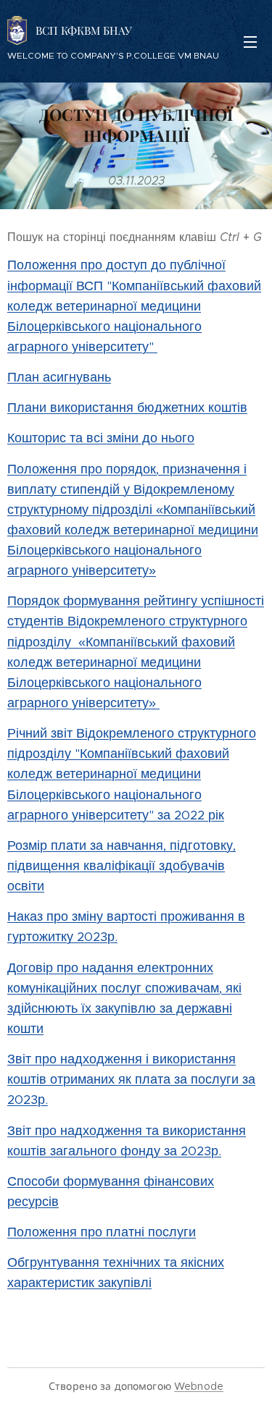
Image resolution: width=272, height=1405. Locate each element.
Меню (250, 41)
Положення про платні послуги (101, 1232)
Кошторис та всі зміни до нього (100, 438)
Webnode (198, 1386)
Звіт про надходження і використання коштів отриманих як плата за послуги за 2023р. (131, 1079)
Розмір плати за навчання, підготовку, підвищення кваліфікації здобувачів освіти (121, 865)
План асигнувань (59, 377)
